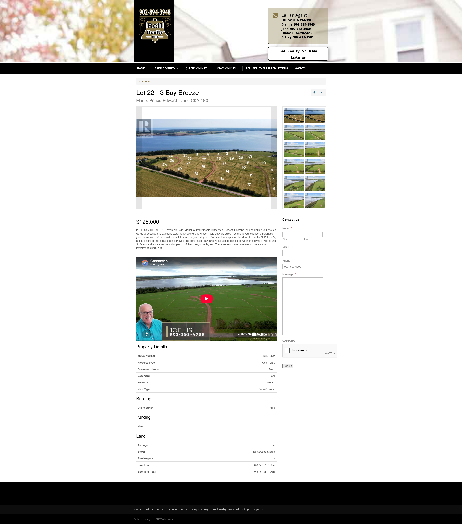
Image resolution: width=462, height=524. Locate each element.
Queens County (196, 68)
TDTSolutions (164, 519)
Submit (288, 366)
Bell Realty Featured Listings (267, 68)
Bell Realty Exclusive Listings (298, 54)
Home (141, 68)
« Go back (145, 81)
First (285, 239)
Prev (139, 158)
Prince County (165, 68)
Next (274, 158)
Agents (300, 68)
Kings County (226, 68)
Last (306, 239)
